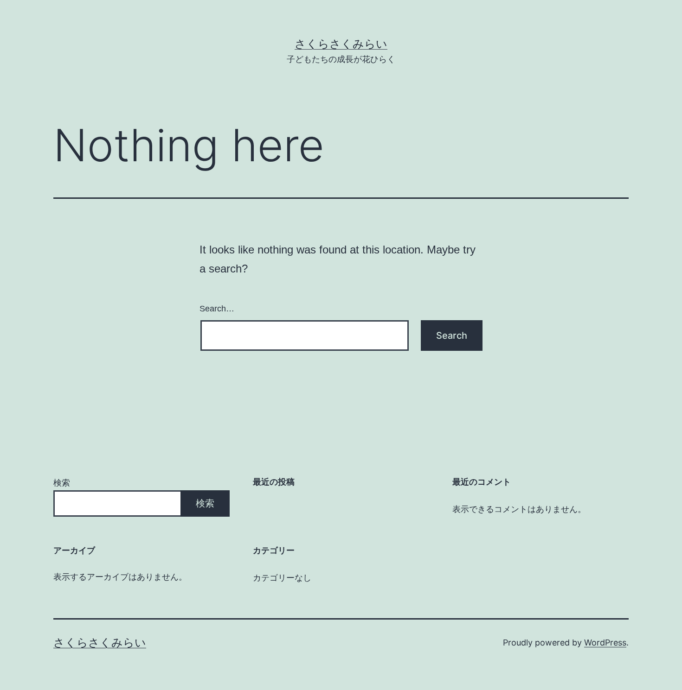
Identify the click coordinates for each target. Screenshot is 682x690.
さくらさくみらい (341, 44)
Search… (216, 308)
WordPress (605, 642)
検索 (61, 482)
